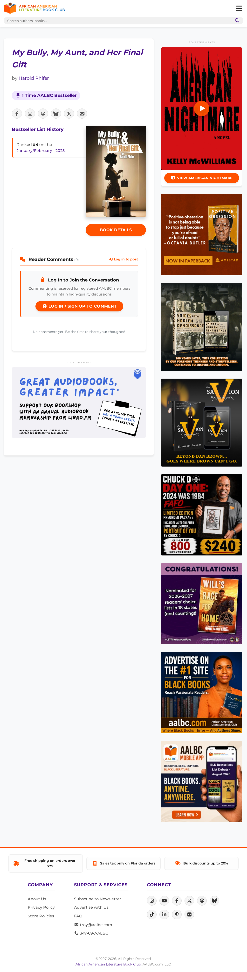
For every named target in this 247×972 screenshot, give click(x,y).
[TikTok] (152, 914)
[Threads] (202, 901)
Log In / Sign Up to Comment (82, 306)
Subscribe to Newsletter (97, 899)
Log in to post (125, 259)
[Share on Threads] (43, 113)
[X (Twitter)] (189, 901)
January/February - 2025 (41, 150)
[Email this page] (82, 113)
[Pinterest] (177, 914)
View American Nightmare (205, 178)
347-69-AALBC (93, 933)
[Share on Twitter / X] (69, 113)
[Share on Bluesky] (56, 113)
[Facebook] (177, 901)
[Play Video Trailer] (201, 108)
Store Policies (41, 916)
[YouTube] (164, 901)
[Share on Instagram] (30, 113)
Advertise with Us (91, 907)
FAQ (78, 916)
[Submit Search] (236, 20)
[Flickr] (189, 914)
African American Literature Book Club (108, 964)
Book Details (116, 230)
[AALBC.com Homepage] (34, 8)
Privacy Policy (41, 907)
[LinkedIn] (164, 914)
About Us (37, 899)
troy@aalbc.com (95, 924)
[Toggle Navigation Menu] (239, 8)
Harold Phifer (34, 78)
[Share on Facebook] (17, 113)
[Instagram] (152, 901)
